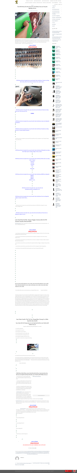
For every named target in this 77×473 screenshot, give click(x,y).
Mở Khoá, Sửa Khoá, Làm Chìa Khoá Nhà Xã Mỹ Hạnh (56, 32)
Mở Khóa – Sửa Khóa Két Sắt (37, 2)
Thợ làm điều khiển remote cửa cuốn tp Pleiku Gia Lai (29, 453)
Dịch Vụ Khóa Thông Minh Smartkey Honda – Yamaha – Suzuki (43, 471)
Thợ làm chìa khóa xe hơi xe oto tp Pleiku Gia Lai (37, 452)
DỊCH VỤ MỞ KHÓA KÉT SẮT (38, 470)
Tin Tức (60, 2)
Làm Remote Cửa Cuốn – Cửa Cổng (56, 13)
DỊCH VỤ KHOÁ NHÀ (18, 470)
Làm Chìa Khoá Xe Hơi (55, 9)
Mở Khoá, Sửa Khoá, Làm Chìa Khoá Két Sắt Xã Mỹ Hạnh (56, 38)
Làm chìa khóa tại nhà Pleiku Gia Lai (30, 451)
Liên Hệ (59, 4)
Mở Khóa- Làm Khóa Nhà (47, 2)
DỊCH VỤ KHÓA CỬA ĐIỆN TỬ (29, 471)
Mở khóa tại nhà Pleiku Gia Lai (39, 451)
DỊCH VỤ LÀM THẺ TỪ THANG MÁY (20, 471)
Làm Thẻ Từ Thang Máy (29, 2)
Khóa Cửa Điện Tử (55, 2)
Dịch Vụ (53, 7)
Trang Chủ (53, 5)
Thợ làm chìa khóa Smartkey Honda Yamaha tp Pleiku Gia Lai (24, 452)
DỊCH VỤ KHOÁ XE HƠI (24, 470)
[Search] (61, 4)
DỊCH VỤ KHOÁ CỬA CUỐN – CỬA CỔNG (48, 470)
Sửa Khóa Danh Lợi (18, 39)
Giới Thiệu (56, 4)
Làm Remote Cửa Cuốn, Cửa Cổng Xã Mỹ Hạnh (56, 40)
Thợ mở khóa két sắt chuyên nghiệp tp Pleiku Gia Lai (42, 453)
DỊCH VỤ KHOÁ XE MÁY (31, 470)
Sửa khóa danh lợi (19, 391)
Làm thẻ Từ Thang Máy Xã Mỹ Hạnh (57, 35)
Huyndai (41, 398)
